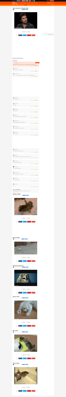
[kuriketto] (13, 178)
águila (26, 291)
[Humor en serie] (27, 0)
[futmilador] (13, 132)
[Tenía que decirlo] (31, 0)
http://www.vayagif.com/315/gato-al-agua (26, 392)
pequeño (22, 220)
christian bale (28, 33)
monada (25, 220)
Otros (33, 5)
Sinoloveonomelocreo (18, 265)
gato (29, 220)
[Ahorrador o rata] (32, 0)
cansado (29, 259)
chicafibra (16, 195)
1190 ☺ (24, 322)
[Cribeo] (25, 0)
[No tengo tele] (28, 0)
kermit (23, 33)
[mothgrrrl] (13, 63)
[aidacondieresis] (13, 109)
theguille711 (17, 126)
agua (29, 389)
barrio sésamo (32, 33)
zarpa (24, 324)
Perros (21, 5)
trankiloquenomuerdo (18, 73)
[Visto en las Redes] (20, 0)
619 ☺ (24, 31)
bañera (27, 389)
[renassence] (13, 161)
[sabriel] (13, 155)
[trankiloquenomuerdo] (13, 73)
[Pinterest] (29, 222)
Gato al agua (16, 363)
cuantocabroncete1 (17, 120)
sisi (34, 33)
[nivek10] (13, 166)
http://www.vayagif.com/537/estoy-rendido (26, 262)
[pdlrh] (13, 184)
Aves (31, 5)
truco (28, 324)
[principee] (13, 103)
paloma (24, 259)
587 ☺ (24, 387)
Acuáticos (29, 5)
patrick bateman (19, 33)
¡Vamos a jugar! (17, 194)
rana (16, 33)
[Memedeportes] (18, 0)
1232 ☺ (24, 218)
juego (27, 220)
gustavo (25, 33)
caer (26, 259)
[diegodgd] (13, 149)
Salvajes (26, 5)
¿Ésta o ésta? (16, 296)
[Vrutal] (24, 0)
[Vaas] (13, 115)
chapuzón (24, 389)
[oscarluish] (13, 97)
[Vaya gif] (30, 0)
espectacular (19, 291)
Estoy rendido (16, 237)
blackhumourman (17, 172)
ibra (32, 291)
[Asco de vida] (15, 0)
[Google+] (33, 35)
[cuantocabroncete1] (13, 121)
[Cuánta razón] (17, 0)
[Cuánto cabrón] (23, 0)
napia (30, 291)
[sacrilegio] (13, 68)
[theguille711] (13, 126)
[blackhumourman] (13, 172)
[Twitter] (25, 35)
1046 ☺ (24, 257)
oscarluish (17, 97)
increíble (28, 291)
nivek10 (17, 166)
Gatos (23, 5)
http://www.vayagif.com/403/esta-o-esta (26, 327)
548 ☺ (24, 289)
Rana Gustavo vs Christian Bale (20, 8)
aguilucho (23, 291)
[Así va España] (21, 0)
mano (26, 324)
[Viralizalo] (34, 0)
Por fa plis (15, 330)
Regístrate (48, 0)
